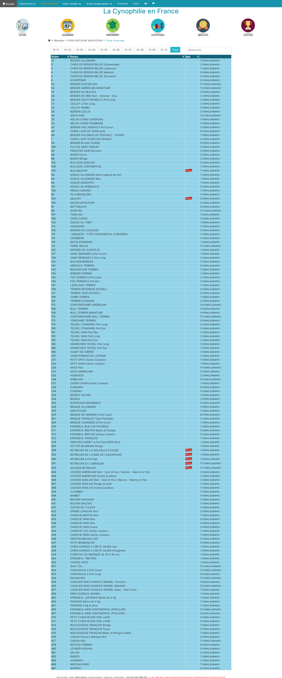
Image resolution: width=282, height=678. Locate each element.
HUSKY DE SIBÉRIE (82, 351)
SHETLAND (77, 115)
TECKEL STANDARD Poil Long (88, 324)
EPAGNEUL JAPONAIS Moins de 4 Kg (93, 597)
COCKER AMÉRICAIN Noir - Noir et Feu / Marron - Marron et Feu (110, 472)
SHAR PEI (76, 210)
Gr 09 (152, 49)
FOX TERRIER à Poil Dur (84, 281)
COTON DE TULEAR (82, 507)
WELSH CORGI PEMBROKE (86, 123)
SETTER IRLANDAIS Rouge (86, 446)
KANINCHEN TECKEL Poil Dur (88, 348)
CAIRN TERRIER (79, 297)
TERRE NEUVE (79, 246)
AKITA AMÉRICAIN (81, 371)
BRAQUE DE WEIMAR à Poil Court (91, 414)
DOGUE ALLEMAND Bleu (85, 178)
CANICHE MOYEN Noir (84, 515)
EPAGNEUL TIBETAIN (83, 558)
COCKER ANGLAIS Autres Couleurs (92, 487)
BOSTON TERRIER (81, 644)
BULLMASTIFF (79, 170)
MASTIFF (75, 198)
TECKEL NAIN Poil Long (85, 336)
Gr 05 (104, 49)
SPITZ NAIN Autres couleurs (87, 363)
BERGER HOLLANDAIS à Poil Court (91, 127)
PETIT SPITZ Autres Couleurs (88, 359)
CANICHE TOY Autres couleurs (89, 530)
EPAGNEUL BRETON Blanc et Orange (93, 430)
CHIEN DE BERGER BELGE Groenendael (94, 64)
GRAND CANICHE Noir (84, 511)
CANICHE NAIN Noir (82, 519)
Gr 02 (67, 49)
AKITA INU (76, 367)
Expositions (26, 3)
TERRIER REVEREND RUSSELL (89, 289)
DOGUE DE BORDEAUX (84, 186)
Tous (175, 49)
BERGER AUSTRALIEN (83, 84)
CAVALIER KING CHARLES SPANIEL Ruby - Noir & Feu (103, 589)
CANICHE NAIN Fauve (83, 527)
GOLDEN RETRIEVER (83, 468)
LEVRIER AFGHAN (81, 648)
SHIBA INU (76, 379)
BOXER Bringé (78, 158)
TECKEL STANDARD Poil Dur (88, 328)
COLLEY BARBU (80, 107)
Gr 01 (56, 49)
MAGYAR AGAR (79, 664)
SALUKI (74, 652)
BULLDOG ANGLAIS (82, 162)
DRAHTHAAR (78, 410)
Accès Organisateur (98, 3)
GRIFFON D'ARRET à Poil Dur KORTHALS (95, 442)
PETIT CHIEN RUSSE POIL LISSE (90, 617)
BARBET (75, 495)
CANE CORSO (78, 218)
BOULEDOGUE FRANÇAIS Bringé (90, 625)
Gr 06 (116, 49)
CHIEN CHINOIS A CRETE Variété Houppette (97, 550)
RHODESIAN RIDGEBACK (85, 402)
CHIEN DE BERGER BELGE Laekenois (93, 68)
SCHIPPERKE (78, 80)
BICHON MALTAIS (81, 503)
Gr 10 (164, 49)
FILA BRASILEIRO (80, 194)
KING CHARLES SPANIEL (85, 593)
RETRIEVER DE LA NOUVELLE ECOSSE (94, 450)
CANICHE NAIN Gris (82, 523)
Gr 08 (140, 49)
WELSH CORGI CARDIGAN (86, 119)
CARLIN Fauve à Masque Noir (88, 636)
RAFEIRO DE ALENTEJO (85, 249)
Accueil (9, 3)
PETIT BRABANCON (82, 542)
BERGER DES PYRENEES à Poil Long (92, 99)
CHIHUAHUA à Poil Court (86, 570)
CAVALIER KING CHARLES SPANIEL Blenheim (98, 585)
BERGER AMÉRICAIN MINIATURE (90, 88)
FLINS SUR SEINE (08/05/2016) (83, 40)
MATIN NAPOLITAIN (82, 202)
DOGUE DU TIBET (81, 222)
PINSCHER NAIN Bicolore (85, 150)
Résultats (58, 40)
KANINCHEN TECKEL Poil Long (89, 344)
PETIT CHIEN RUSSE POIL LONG (90, 621)
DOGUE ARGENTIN (82, 182)
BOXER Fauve (78, 154)
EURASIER (76, 387)
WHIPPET (76, 668)
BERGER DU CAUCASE (84, 230)
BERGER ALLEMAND (82, 60)
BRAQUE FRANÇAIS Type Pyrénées (91, 418)
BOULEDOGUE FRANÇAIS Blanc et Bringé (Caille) (100, 633)
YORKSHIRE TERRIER (83, 320)
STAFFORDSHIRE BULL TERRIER (90, 316)
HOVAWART (77, 226)
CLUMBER (76, 491)
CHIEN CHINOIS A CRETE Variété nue (93, 546)
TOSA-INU (76, 214)
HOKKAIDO (77, 375)
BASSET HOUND (80, 395)
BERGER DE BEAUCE (83, 92)
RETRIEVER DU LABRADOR (87, 463)
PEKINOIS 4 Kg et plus (83, 605)
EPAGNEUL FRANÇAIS (84, 438)
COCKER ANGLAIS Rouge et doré (91, 483)
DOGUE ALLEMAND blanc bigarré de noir (95, 174)
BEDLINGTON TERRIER (84, 269)
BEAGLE (75, 399)
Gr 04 (91, 49)
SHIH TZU (76, 566)
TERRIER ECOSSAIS (82, 300)
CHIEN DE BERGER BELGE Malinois (92, 72)
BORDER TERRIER (81, 273)
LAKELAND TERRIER (82, 285)
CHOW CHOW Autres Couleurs (89, 383)
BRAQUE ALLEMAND (83, 406)
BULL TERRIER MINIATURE (86, 312)
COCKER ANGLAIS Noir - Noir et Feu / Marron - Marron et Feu (108, 479)
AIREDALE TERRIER (82, 265)
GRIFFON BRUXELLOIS (84, 538)
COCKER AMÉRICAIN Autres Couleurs (93, 476)
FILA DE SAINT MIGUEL (84, 146)
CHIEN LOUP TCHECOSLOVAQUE (91, 139)
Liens (136, 3)
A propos (122, 3)
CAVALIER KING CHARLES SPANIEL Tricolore (98, 582)
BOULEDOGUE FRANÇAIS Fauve (90, 629)
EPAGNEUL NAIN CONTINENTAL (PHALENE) (97, 613)
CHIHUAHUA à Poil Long (85, 574)
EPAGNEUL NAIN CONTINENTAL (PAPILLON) (97, 609)
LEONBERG (77, 238)
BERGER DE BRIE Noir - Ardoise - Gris (93, 95)
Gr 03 (79, 49)
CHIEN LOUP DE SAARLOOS (87, 131)
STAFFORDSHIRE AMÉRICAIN (88, 304)
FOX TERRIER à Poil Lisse (85, 277)
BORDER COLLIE (80, 111)
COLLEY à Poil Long (82, 103)
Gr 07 (128, 49)
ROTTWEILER (78, 206)
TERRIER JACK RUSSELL (85, 293)
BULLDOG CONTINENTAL (86, 166)
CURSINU (76, 391)
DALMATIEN (77, 578)
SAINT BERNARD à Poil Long (88, 257)
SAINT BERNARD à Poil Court (88, 253)
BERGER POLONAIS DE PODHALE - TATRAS (97, 135)
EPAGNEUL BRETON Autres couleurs (92, 434)
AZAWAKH (76, 660)
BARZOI (74, 656)
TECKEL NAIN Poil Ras (84, 332)
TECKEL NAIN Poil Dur (84, 340)
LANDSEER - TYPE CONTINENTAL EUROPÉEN (99, 234)
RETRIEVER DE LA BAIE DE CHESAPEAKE (96, 454)
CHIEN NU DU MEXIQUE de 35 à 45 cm (94, 554)
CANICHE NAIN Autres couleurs (89, 534)
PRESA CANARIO (80, 190)
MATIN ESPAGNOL (81, 242)
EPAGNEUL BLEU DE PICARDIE (89, 426)
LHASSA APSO (79, 562)
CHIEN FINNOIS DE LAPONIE (88, 355)
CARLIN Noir (78, 640)
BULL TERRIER (79, 308)
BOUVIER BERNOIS (81, 261)
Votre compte (71, 3)
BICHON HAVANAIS (82, 499)
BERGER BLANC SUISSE (85, 143)
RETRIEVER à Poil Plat (83, 459)
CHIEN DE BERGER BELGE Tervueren (93, 76)
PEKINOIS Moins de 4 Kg (85, 601)
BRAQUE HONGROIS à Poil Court (90, 422)
